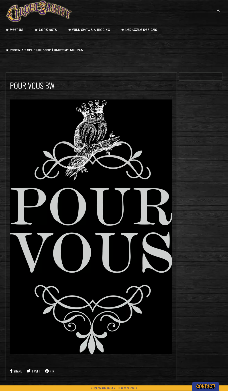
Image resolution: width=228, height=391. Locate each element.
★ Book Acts (46, 30)
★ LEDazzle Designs (139, 30)
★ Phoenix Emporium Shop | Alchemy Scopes (44, 50)
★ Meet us (14, 30)
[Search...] (218, 10)
